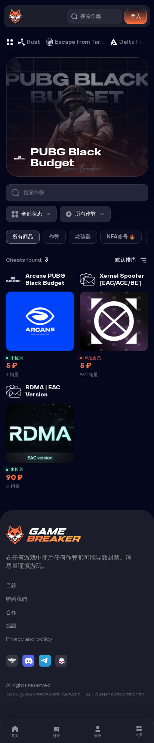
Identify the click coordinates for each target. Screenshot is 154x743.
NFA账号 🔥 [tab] (121, 236)
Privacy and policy (29, 639)
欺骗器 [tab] (83, 236)
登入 (135, 16)
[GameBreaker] (43, 535)
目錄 (11, 586)
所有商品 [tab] (22, 236)
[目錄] (9, 42)
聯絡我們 (16, 599)
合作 (11, 612)
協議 (11, 625)
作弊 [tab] (54, 236)
